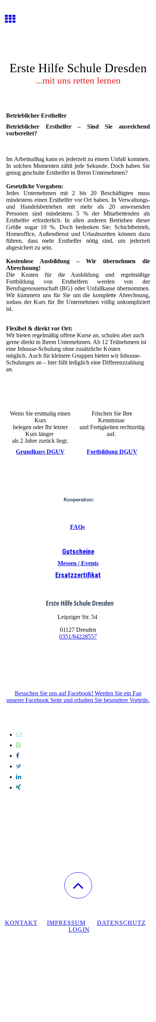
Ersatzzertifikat (78, 575)
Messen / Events (78, 563)
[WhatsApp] (18, 745)
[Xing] (18, 787)
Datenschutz (121, 923)
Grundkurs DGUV (40, 451)
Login (79, 929)
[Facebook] (17, 755)
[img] (78, 28)
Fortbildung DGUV (112, 451)
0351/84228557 (78, 636)
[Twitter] (19, 766)
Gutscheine (78, 551)
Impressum (66, 923)
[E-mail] (19, 734)
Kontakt (21, 923)
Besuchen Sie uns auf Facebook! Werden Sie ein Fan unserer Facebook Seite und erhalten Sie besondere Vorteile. (78, 696)
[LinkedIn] (18, 777)
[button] (78, 885)
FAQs (77, 527)
